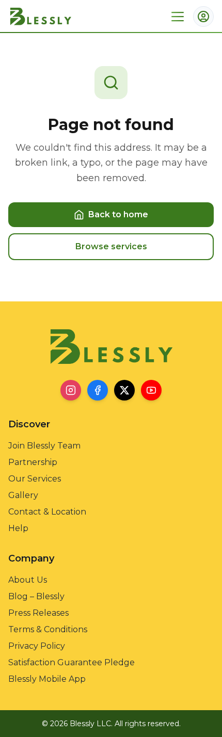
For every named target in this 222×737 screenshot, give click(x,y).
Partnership (32, 462)
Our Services (34, 479)
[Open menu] (177, 16)
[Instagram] (70, 390)
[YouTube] (151, 390)
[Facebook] (97, 390)
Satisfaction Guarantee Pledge (71, 662)
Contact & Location (47, 512)
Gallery (23, 495)
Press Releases (38, 613)
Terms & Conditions (47, 629)
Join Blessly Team (44, 446)
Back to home (118, 214)
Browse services (111, 246)
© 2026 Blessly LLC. (77, 723)
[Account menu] (203, 16)
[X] (124, 390)
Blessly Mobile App (47, 679)
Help (18, 528)
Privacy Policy (36, 646)
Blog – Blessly (36, 596)
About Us (27, 580)
